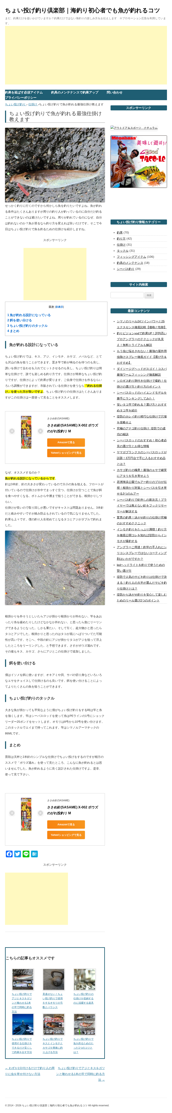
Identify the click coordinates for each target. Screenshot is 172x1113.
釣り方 (121, 238)
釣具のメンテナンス (130, 262)
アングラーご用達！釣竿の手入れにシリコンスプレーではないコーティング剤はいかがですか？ (142, 552)
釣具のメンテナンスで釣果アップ (74, 92)
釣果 (120, 232)
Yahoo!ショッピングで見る (66, 452)
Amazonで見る (66, 442)
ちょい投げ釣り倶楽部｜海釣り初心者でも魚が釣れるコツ (82, 10)
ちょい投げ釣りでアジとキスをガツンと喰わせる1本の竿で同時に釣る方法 (80, 1073)
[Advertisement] (86, 55)
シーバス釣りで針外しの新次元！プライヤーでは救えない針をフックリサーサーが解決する (142, 505)
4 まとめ (13, 331)
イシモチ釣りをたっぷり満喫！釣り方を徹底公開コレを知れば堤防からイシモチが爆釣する (142, 535)
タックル (123, 250)
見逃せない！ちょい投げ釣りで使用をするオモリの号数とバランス (53, 1001)
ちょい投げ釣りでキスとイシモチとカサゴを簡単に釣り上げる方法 (53, 1046)
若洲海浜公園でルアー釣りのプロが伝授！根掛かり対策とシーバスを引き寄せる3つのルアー (142, 487)
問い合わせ (114, 92)
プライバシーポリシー (20, 97)
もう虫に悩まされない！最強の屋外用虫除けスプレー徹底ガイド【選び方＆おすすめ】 (142, 356)
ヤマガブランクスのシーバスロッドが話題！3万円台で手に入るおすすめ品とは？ (142, 458)
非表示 (59, 306)
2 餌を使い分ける (19, 320)
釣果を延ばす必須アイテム (24, 92)
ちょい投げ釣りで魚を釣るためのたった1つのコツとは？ (83, 1046)
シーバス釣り (125, 269)
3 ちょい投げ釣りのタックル (27, 325)
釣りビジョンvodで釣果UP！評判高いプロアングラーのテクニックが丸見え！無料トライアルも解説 (142, 339)
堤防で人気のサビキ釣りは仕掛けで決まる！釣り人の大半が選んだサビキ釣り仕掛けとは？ (142, 582)
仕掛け (121, 244)
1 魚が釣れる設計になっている (29, 315)
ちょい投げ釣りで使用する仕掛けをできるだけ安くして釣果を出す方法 (22, 1046)
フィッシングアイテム (131, 256)
